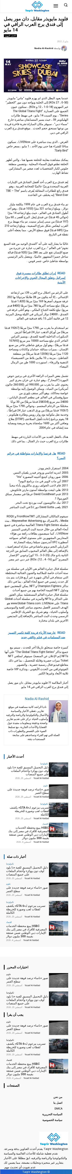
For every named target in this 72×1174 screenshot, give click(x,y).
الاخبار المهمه (10, 35)
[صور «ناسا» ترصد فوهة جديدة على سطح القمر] (58, 791)
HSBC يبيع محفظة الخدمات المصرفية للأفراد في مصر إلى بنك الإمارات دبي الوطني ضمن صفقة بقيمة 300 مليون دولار (28, 833)
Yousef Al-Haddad (41, 778)
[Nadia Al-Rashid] (64, 48)
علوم (45, 785)
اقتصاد (45, 824)
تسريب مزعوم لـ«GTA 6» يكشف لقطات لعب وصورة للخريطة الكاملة (29, 811)
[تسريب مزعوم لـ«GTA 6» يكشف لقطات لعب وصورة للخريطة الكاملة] (58, 810)
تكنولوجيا (44, 763)
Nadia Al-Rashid (43, 48)
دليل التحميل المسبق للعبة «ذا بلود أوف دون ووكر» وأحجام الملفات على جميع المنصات (28, 771)
